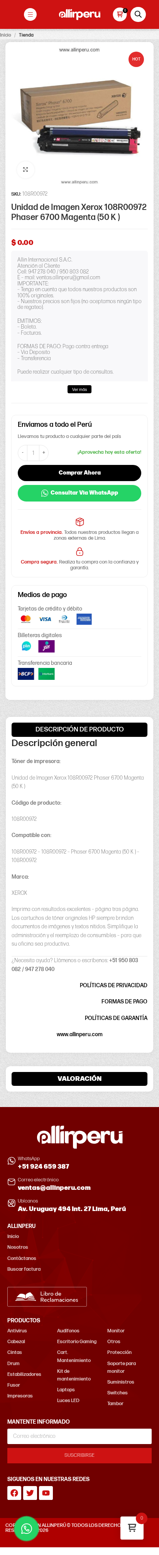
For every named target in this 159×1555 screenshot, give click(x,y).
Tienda (26, 35)
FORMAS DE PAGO (124, 1001)
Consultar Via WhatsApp (84, 493)
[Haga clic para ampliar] (25, 170)
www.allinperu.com (80, 1034)
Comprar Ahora (80, 473)
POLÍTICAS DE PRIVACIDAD (113, 985)
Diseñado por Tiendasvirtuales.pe (79, 1539)
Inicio (5, 35)
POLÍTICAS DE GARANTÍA (116, 1018)
